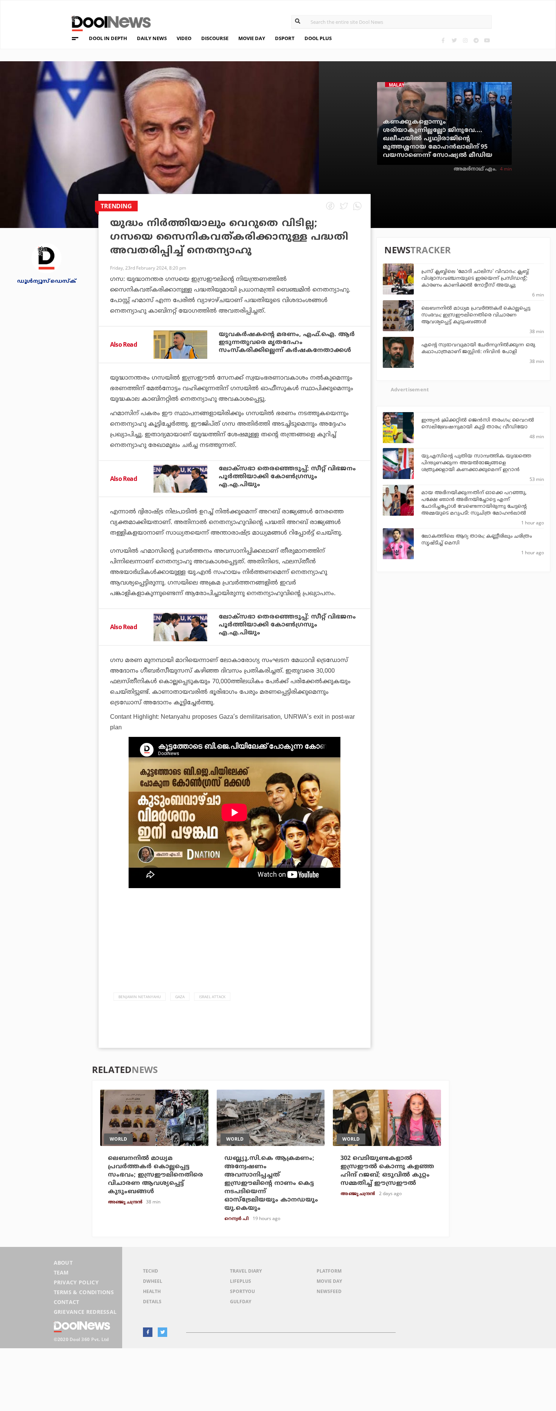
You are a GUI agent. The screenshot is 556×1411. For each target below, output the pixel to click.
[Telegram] (476, 40)
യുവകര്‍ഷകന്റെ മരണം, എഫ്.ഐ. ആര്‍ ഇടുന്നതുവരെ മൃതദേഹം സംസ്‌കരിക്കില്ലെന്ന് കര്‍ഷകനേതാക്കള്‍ (287, 342)
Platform (329, 1271)
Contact (66, 1302)
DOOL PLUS (318, 38)
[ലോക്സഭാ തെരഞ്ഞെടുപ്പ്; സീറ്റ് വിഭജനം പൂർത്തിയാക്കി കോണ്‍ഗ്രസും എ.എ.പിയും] (180, 479)
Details (152, 1301)
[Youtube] (487, 40)
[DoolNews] (107, 22)
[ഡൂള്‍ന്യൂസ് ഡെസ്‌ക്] (46, 257)
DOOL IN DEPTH (108, 38)
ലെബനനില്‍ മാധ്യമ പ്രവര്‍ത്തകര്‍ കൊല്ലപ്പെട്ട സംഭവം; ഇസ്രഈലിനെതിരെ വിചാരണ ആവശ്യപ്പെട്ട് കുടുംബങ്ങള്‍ (475, 315)
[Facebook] (443, 40)
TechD (150, 1271)
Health (152, 1291)
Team (61, 1272)
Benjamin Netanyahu (139, 996)
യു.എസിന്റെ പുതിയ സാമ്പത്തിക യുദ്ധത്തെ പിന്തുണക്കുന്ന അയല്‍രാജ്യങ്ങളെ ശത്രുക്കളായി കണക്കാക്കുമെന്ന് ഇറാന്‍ (476, 463)
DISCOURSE (214, 38)
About (63, 1262)
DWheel (152, 1281)
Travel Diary (246, 1271)
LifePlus (240, 1281)
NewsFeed (329, 1291)
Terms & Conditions (84, 1292)
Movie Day (329, 1281)
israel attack (212, 996)
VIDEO (184, 38)
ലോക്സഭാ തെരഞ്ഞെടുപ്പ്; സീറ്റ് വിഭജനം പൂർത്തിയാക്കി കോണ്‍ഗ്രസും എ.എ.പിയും (287, 476)
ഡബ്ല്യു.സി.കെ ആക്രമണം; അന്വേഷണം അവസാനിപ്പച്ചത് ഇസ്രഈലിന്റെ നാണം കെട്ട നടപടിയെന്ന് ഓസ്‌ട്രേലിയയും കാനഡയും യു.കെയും (271, 1183)
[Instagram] (465, 40)
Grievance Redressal (85, 1311)
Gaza (180, 996)
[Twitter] (454, 40)
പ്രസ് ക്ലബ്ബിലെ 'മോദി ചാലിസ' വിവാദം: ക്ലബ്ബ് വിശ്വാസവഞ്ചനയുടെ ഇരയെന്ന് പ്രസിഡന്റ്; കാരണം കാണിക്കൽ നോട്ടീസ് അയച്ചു (475, 278)
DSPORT (285, 38)
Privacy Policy (76, 1282)
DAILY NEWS (152, 38)
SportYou (242, 1291)
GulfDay (240, 1301)
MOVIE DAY (251, 38)
